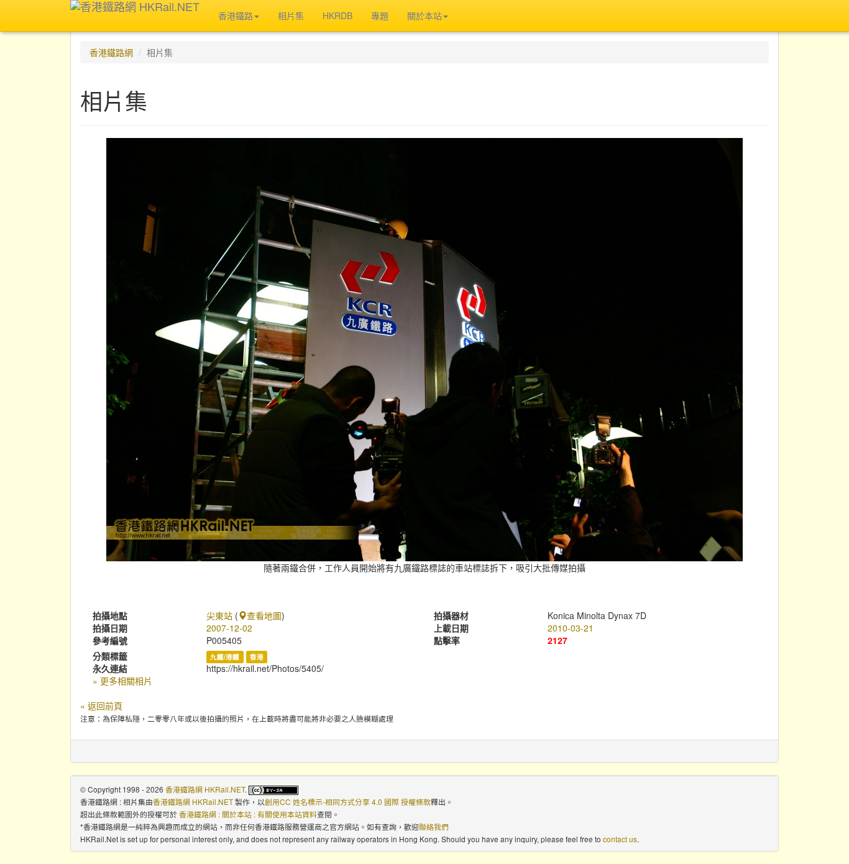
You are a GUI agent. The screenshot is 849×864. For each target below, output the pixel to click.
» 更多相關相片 (122, 680)
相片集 (291, 15)
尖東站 (219, 615)
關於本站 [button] (424, 15)
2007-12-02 (229, 628)
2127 (557, 640)
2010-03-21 (571, 628)
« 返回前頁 (101, 705)
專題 (379, 15)
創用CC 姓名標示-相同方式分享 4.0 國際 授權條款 (348, 801)
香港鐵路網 (111, 52)
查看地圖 (264, 615)
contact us (620, 839)
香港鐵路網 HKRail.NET (205, 789)
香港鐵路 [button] (235, 15)
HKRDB (337, 15)
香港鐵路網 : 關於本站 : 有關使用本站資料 (248, 814)
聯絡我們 (434, 826)
